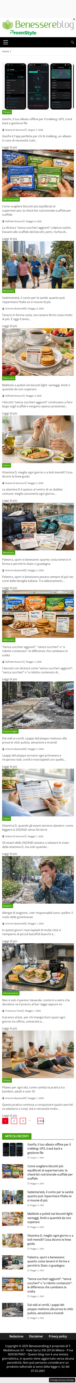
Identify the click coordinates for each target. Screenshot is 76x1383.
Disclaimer (36, 1336)
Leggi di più (9, 147)
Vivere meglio (10, 731)
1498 (41, 1121)
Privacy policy (58, 1336)
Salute (6, 465)
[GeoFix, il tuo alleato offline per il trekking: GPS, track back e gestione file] (12, 1150)
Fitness (7, 112)
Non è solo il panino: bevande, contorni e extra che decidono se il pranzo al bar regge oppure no (36, 1002)
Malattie (7, 905)
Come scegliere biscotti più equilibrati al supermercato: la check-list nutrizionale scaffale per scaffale (36, 210)
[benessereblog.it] (38, 27)
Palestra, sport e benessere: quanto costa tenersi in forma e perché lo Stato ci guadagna (36, 562)
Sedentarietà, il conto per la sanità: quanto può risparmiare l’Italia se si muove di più (33, 300)
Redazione (16, 1336)
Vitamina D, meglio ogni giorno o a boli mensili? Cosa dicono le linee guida (50, 1240)
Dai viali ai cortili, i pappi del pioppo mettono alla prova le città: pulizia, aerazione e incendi (34, 740)
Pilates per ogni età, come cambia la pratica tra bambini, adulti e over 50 (33, 1089)
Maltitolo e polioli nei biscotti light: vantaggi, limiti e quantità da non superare (36, 387)
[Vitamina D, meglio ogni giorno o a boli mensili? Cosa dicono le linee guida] (12, 1241)
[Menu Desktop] (5, 42)
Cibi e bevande (11, 199)
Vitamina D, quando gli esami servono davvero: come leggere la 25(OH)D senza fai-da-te (37, 828)
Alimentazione (10, 993)
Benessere (8, 290)
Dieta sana (8, 378)
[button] (72, 42)
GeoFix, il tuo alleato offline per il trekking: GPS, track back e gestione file (49, 1149)
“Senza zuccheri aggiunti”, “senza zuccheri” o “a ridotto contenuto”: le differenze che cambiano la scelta (35, 651)
